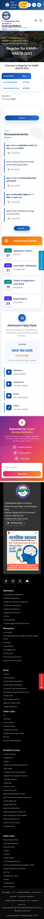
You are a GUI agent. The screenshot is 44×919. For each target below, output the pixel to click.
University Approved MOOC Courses (16, 623)
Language (6, 99)
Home (4, 38)
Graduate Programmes (12, 598)
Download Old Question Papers (15, 772)
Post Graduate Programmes (13, 595)
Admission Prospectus (12, 609)
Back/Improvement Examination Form (17, 692)
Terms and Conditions (26, 896)
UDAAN (6, 879)
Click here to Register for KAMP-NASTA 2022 (22, 67)
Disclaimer (13, 896)
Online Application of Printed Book (15, 815)
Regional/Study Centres (12, 613)
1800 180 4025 (22, 350)
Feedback (34, 901)
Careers (6, 851)
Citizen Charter (9, 858)
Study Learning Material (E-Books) (16, 765)
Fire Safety (7, 642)
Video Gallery (8, 769)
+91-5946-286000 (20, 409)
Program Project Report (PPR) (13, 733)
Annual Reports (9, 883)
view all (21, 228)
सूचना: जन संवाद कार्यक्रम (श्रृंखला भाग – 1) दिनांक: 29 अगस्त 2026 (20, 196)
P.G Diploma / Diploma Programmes (16, 602)
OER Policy (7, 719)
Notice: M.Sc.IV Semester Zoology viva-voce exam (20, 212)
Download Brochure (11, 88)
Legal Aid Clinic (8, 646)
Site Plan (6, 737)
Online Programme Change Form (14, 812)
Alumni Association (10, 790)
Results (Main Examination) (13, 681)
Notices (6, 616)
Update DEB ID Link (9, 801)
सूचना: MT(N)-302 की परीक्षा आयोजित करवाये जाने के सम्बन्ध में (21, 179)
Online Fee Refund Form (11, 808)
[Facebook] (6, 581)
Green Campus (8, 722)
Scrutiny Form (8, 696)
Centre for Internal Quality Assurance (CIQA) (19, 865)
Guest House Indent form (12, 657)
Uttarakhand (19, 27)
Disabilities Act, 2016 (11, 876)
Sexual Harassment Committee (14, 869)
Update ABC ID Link (10, 805)
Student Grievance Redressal (15, 901)
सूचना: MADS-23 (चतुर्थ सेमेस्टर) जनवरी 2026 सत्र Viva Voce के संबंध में (21, 146)
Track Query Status (10, 779)
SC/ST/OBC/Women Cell (12, 861)
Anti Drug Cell (8, 653)
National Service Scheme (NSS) (14, 794)
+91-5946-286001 (20, 397)
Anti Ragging (6, 892)
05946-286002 (19, 374)
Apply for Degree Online (12, 703)
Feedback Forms (9, 826)
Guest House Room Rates (12, 660)
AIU (18, 29)
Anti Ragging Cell (9, 650)
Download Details (10, 82)
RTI (5, 715)
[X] (20, 581)
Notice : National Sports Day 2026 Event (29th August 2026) (20, 163)
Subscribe (22, 474)
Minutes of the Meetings (12, 740)
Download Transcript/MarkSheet (15, 688)
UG (9, 29)
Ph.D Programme (9, 620)
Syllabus (6, 761)
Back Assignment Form (12, 699)
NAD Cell (7, 872)
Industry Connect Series (11, 823)
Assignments (8, 758)
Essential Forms (9, 847)
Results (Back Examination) (13, 685)
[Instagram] (13, 581)
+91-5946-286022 (20, 385)
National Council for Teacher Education (17, 797)
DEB (12, 29)
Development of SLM (10, 730)
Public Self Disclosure (10, 843)
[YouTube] (27, 581)
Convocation (7, 632)
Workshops (8, 783)
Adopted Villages (9, 726)
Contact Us (21, 905)
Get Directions (16, 523)
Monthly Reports (9, 887)
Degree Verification (10, 706)
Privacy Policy (36, 892)
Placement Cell (9, 787)
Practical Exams (9, 678)
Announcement (15, 38)
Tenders (7, 854)
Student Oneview (10, 754)
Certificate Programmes (12, 605)
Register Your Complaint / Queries (15, 776)
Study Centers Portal (10, 840)
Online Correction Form (11, 819)
